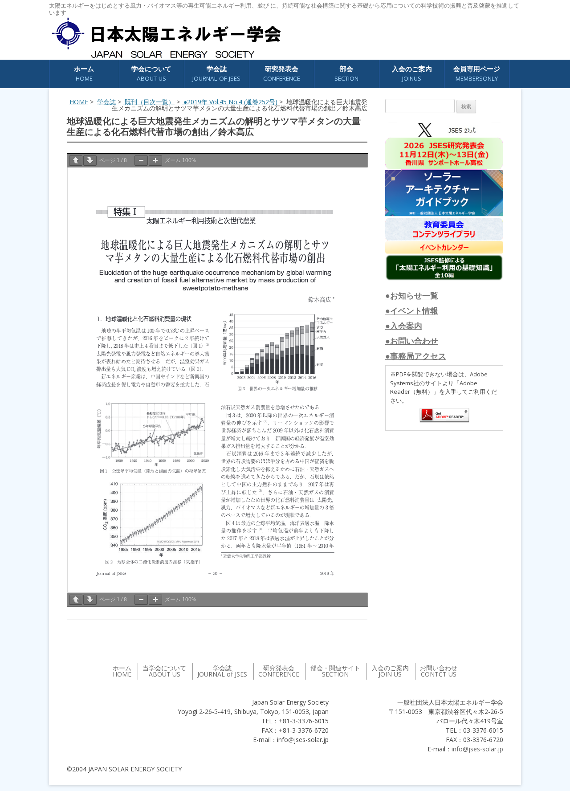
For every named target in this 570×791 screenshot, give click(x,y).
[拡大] (155, 160)
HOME (78, 102)
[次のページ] (90, 160)
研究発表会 (281, 73)
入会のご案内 (412, 73)
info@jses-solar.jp (477, 749)
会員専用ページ (476, 73)
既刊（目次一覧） (149, 102)
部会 (346, 73)
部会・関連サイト (335, 671)
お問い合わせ (438, 671)
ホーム (84, 73)
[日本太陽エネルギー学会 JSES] (166, 38)
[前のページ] (75, 160)
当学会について (164, 671)
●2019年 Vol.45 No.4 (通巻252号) (229, 102)
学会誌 (106, 102)
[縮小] (141, 160)
